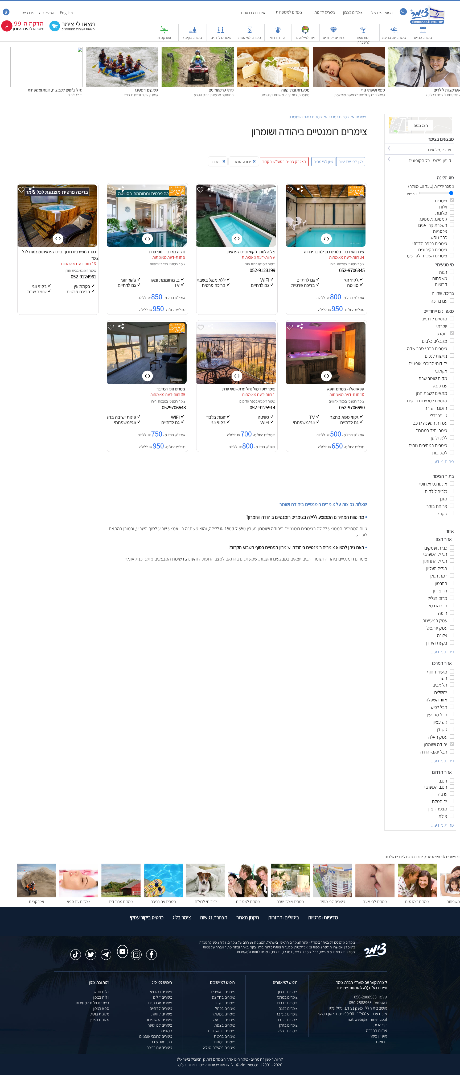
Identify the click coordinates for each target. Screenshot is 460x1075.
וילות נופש (101, 991)
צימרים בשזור (225, 1003)
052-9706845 (352, 270)
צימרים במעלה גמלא (219, 1047)
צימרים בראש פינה (221, 1031)
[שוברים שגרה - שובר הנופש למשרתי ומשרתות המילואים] (305, 32)
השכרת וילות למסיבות (92, 1003)
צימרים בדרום (287, 1003)
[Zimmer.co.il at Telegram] (106, 952)
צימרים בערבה (287, 1014)
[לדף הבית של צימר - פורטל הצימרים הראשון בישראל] (375, 956)
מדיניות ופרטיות (323, 917)
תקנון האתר (247, 917)
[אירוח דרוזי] (278, 32)
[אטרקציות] (164, 32)
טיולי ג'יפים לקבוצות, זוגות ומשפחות (55, 90)
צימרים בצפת (224, 1025)
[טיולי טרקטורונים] (198, 50)
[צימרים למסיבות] (248, 896)
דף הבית (380, 1025)
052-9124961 (84, 276)
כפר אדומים (158, 264)
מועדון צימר (378, 1036)
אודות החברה (376, 1030)
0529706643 (174, 407)
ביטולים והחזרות (283, 917)
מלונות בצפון (99, 1019)
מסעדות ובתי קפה (295, 90)
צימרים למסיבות (248, 901)
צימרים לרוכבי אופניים (155, 1036)
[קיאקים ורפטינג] (122, 50)
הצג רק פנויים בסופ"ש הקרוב (284, 161)
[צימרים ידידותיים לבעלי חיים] (205, 896)
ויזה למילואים (305, 37)
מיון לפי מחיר (323, 161)
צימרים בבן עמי (223, 1019)
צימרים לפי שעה (375, 901)
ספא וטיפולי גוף (373, 90)
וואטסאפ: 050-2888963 (368, 1002)
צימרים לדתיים (221, 37)
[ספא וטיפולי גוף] (349, 50)
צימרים (361, 117)
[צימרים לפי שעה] (375, 896)
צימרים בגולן (288, 1025)
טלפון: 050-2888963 (370, 997)
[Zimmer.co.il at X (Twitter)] (90, 952)
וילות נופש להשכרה (363, 40)
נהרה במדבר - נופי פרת (167, 251)
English (66, 12)
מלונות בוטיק (99, 1014)
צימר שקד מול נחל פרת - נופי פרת (248, 389)
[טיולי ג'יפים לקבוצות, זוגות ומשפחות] (46, 50)
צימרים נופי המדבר (171, 389)
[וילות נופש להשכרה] (364, 32)
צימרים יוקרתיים (333, 37)
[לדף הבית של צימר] (427, 23)
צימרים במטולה (223, 1014)
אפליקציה (47, 12)
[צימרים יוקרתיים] (334, 32)
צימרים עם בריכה (394, 37)
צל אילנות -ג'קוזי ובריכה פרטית (251, 251)
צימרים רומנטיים (417, 901)
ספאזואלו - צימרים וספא (345, 389)
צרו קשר (27, 12)
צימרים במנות (224, 1042)
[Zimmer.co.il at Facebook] (151, 952)
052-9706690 (352, 407)
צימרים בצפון (353, 12)
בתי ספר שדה (161, 1042)
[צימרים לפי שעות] (250, 32)
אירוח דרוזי (277, 37)
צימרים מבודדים (121, 901)
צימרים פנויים (423, 37)
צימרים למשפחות (289, 12)
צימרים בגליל (288, 1031)
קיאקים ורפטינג (146, 90)
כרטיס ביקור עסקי (146, 917)
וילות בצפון (101, 997)
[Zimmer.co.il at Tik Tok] (75, 952)
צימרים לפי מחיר (332, 901)
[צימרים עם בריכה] (394, 32)
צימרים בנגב (288, 1008)
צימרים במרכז (339, 117)
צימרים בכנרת (287, 1019)
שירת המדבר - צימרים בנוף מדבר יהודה (334, 251)
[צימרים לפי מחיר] (332, 896)
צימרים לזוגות (324, 12)
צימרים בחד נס (223, 997)
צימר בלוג (181, 917)
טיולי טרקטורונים (221, 90)
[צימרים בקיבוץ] (192, 32)
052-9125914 (263, 407)
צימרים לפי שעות (249, 37)
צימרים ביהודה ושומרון (305, 117)
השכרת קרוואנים (253, 12)
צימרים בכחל (225, 1008)
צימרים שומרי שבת (290, 901)
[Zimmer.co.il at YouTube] (121, 946)
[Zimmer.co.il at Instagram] (136, 952)
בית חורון (250, 264)
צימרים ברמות (224, 1036)
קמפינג (166, 1031)
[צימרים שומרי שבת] (290, 896)
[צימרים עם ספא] (78, 896)
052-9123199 (263, 270)
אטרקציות (164, 37)
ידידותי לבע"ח (206, 901)
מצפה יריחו (337, 264)
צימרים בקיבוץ (192, 37)
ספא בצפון (101, 1008)
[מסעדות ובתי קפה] (273, 50)
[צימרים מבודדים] (121, 896)
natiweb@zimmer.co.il (367, 1019)
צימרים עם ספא (79, 901)
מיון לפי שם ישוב (351, 161)
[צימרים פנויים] (423, 32)
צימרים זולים (162, 997)
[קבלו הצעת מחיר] (69, 31)
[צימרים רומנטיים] (417, 896)
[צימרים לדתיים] (221, 32)
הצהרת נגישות (213, 917)
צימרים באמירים (223, 991)
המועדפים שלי (382, 12)
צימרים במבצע (161, 991)
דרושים (381, 1041)
